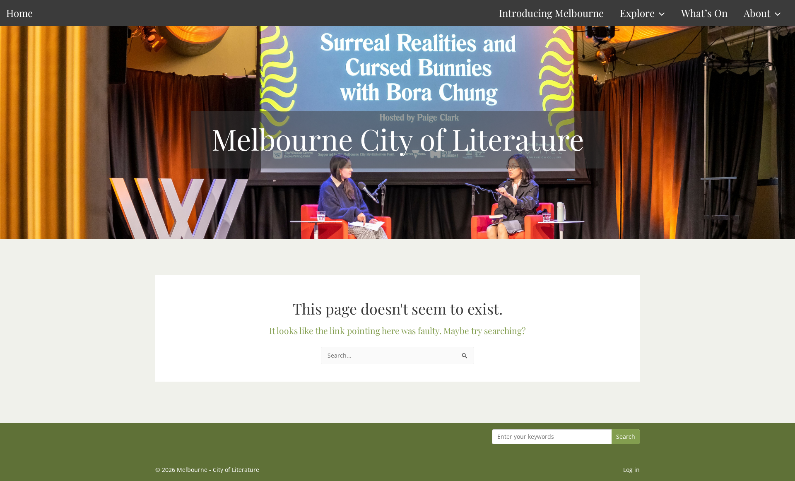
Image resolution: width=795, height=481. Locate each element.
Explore (637, 12)
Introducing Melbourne (551, 12)
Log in (631, 470)
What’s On (704, 12)
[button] (660, 13)
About (757, 12)
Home (19, 12)
